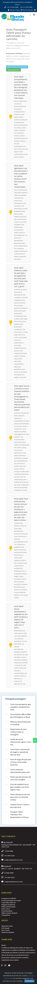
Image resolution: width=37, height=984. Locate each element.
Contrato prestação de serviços (11, 900)
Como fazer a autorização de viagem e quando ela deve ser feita (20, 752)
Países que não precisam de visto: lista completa (20, 778)
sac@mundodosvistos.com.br (13, 860)
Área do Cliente (15, 10)
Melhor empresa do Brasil (9, 913)
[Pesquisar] (30, 15)
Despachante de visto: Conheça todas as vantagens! (18, 732)
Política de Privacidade (8, 907)
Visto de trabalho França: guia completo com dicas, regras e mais (19, 787)
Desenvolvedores (7, 911)
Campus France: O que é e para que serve (19, 805)
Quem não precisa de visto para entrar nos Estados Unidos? (20, 797)
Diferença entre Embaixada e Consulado (20, 723)
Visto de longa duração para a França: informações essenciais (20, 762)
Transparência (5, 915)
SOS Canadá (5, 928)
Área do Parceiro (27, 10)
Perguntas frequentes (8, 905)
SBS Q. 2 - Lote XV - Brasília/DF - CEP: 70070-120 (16, 869)
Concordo (29, 981)
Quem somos (5, 909)
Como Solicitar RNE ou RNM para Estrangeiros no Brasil (20, 715)
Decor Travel (5, 930)
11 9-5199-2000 (10, 856)
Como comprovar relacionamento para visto (20, 771)
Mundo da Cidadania (7, 932)
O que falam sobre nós (8, 902)
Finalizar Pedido (13, 70)
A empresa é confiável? (8, 898)
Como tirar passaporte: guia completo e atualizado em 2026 (20, 707)
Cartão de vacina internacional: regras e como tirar (20, 742)
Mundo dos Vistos (7, 926)
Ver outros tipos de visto (17, 67)
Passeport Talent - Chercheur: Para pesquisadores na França (19, 814)
